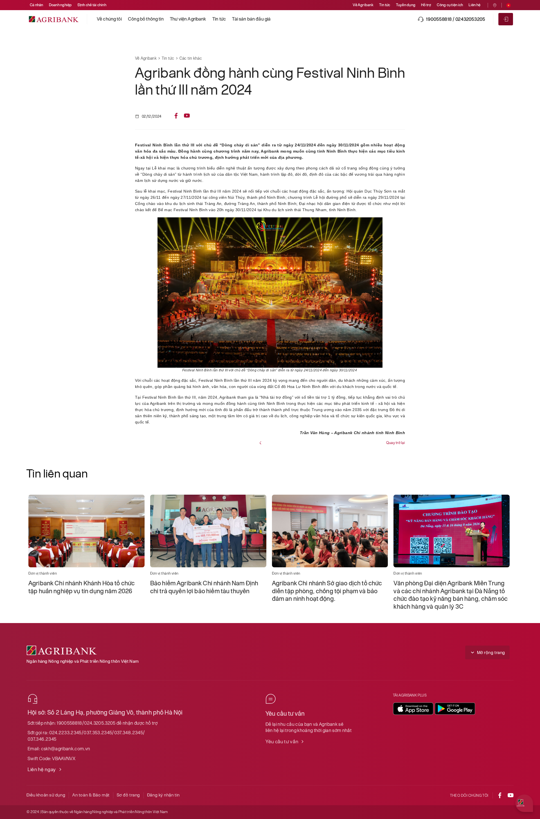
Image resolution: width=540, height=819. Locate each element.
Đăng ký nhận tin (163, 795)
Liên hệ (474, 5)
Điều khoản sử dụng (45, 795)
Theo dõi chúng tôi (469, 795)
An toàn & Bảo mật (91, 795)
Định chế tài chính (92, 5)
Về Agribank (363, 5)
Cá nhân (36, 5)
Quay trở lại (395, 443)
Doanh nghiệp (60, 5)
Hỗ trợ (426, 5)
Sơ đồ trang (128, 795)
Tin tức (384, 5)
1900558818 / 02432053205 (455, 19)
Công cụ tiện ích (450, 5)
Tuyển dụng (405, 5)
